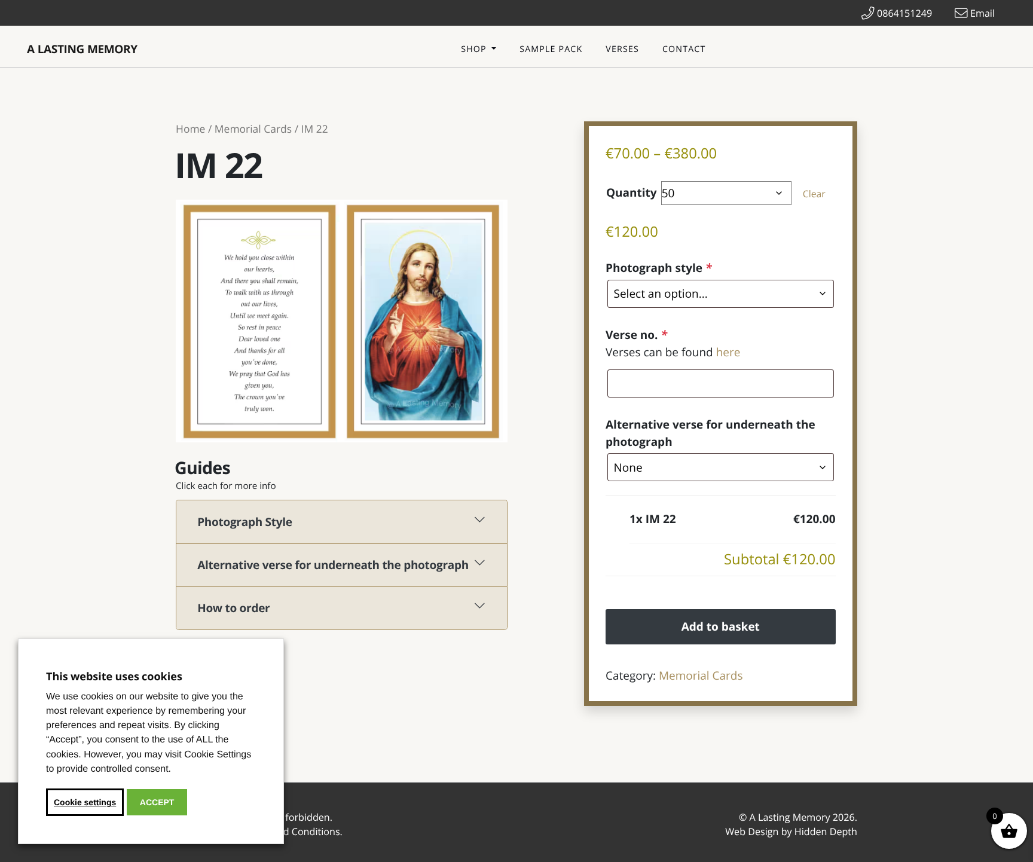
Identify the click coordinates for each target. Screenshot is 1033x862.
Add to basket (720, 626)
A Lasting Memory (82, 49)
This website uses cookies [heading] (114, 677)
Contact (683, 49)
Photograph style (658, 268)
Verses (622, 49)
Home (190, 129)
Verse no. (636, 335)
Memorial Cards (253, 129)
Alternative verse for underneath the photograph (710, 433)
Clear (814, 193)
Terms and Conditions (290, 831)
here (728, 352)
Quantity (631, 192)
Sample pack (550, 49)
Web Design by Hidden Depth (791, 831)
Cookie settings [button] (85, 802)
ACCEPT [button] (157, 802)
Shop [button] (475, 49)
